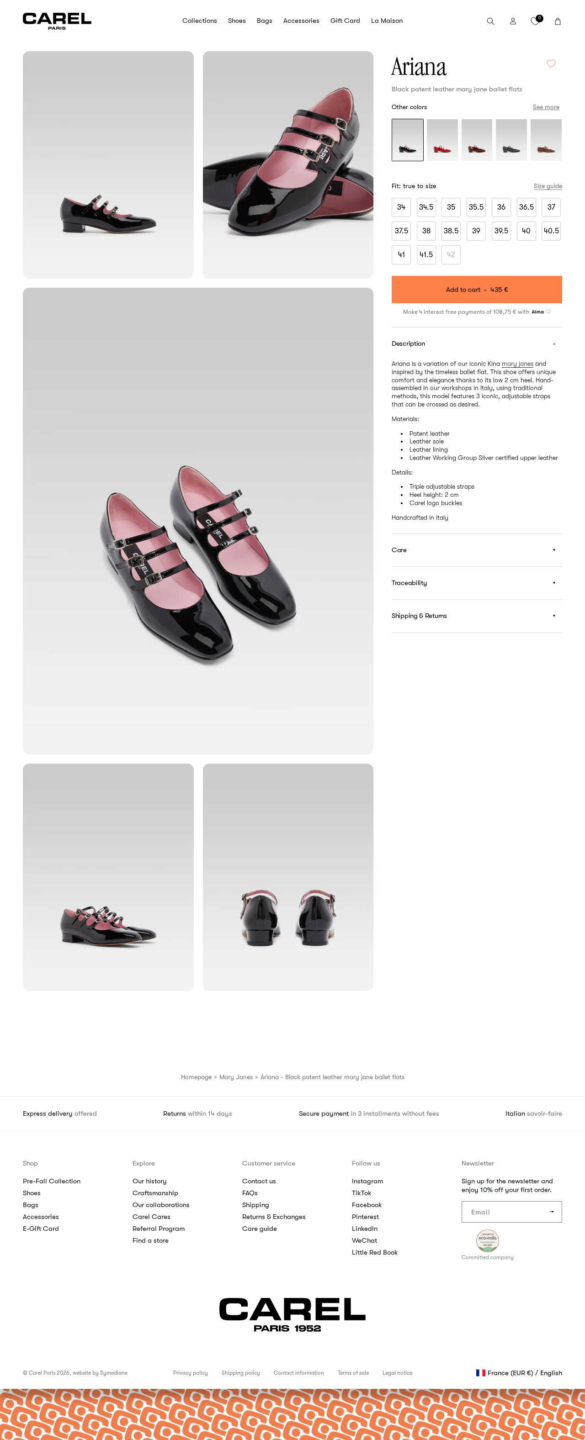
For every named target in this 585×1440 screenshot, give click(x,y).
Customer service (268, 1163)
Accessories (41, 1216)
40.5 (551, 231)
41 (401, 255)
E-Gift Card (41, 1228)
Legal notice (397, 1373)
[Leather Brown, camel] (546, 141)
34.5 (426, 207)
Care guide (259, 1228)
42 (454, 257)
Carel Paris (42, 1373)
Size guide (548, 186)
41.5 (426, 255)
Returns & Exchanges (274, 1216)
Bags (30, 1204)
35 (451, 207)
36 (501, 207)
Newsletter (478, 1163)
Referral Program (159, 1228)
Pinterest (365, 1216)
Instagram (367, 1181)
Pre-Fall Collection (51, 1181)
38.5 (451, 231)
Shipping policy (241, 1373)
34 (401, 207)
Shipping (255, 1204)
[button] (200, 21)
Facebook (367, 1204)
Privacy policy (190, 1373)
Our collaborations (161, 1204)
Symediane (114, 1373)
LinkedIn (365, 1228)
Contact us (259, 1181)
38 (426, 231)
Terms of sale (353, 1373)
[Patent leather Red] (442, 141)
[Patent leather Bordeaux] (477, 141)
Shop (30, 1163)
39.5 (501, 231)
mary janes (517, 363)
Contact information (299, 1373)
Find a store (151, 1240)
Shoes (32, 1193)
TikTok (362, 1193)
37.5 (401, 231)
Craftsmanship (155, 1193)
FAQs (250, 1193)
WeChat (364, 1240)
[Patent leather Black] (408, 141)
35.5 (476, 207)
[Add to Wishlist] (551, 63)
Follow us (366, 1163)
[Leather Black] (511, 141)
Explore (144, 1163)
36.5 (526, 207)
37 (551, 207)
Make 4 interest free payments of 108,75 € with (467, 311)
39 (476, 231)
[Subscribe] (552, 1212)
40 (526, 231)
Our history (150, 1181)
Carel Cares (151, 1216)
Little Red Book (375, 1252)
